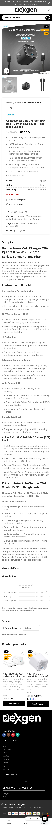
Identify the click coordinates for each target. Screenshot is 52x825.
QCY (5, 753)
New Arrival (40, 684)
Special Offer (14, 689)
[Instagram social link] (17, 230)
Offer (5, 689)
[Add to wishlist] (22, 653)
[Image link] (26, 718)
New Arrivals (14, 687)
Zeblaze (6, 759)
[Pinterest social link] (20, 230)
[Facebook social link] (14, 230)
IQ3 (32, 684)
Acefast (6, 756)
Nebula (6, 769)
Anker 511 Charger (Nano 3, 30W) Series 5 (37, 675)
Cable (9, 682)
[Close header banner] (49, 3)
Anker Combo (19, 223)
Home (9, 102)
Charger (18, 219)
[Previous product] (7, 108)
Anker (18, 102)
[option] (23, 72)
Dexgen (6, 793)
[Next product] (13, 108)
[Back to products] (10, 108)
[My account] (48, 10)
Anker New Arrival (33, 102)
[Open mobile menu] (3, 10)
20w (28, 216)
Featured (37, 219)
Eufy (4, 766)
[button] (4, 49)
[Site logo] (26, 10)
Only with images (13, 628)
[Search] (47, 18)
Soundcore (7, 749)
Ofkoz (5, 763)
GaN (28, 684)
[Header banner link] (22, 3)
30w (28, 682)
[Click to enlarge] (6, 71)
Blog (4, 796)
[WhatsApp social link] (23, 230)
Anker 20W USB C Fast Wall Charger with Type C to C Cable (14, 676)
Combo (28, 219)
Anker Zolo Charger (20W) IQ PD (22, 225)
